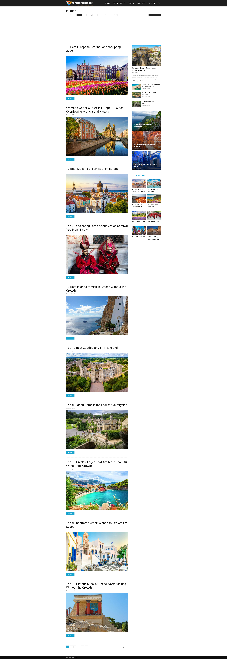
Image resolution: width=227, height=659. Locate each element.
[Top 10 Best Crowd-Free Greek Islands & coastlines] (136, 87)
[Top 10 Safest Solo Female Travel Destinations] (154, 198)
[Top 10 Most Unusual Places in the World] (139, 198)
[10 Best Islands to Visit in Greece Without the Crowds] (97, 315)
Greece (95, 15)
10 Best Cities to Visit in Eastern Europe (92, 168)
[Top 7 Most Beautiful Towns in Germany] (136, 95)
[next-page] (86, 647)
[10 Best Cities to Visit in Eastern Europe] (97, 193)
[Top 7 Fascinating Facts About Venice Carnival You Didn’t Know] (97, 254)
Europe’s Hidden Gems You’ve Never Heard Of (144, 69)
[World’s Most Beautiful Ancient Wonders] (146, 140)
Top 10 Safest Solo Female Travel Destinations (152, 206)
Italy (100, 15)
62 (82, 647)
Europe (79, 15)
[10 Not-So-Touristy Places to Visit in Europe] (139, 183)
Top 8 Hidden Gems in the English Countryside (96, 405)
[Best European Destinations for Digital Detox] (146, 121)
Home (107, 3)
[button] (159, 3)
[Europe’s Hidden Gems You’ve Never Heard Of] (146, 55)
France (84, 15)
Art (67, 15)
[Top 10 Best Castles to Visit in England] (97, 372)
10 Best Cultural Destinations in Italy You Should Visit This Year (153, 238)
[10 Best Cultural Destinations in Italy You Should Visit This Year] (154, 230)
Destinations (119, 3)
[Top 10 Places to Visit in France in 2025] (139, 215)
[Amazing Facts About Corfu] (154, 215)
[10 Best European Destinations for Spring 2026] (97, 75)
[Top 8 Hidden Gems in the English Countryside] (97, 429)
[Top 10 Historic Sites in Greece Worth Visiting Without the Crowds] (97, 612)
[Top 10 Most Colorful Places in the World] (146, 160)
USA (120, 15)
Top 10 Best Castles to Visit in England (92, 347)
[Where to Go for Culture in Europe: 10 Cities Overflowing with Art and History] (97, 136)
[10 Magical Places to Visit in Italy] (136, 104)
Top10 (131, 3)
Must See (141, 3)
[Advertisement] (113, 31)
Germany (90, 15)
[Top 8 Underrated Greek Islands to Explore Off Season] (97, 551)
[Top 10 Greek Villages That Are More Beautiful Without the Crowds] (97, 490)
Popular (151, 3)
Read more (70, 98)
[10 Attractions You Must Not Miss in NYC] (139, 230)
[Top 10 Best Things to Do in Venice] (154, 183)
